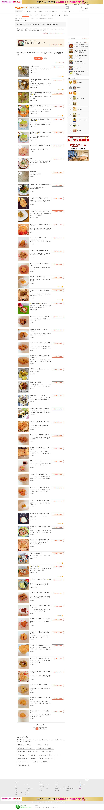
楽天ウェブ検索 (67, 786)
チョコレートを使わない (47, 751)
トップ (16, 784)
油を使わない (34, 758)
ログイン (86, 8)
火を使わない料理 (43, 755)
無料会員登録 (84, 10)
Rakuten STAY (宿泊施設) (68, 788)
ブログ (65, 784)
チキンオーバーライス (63, 11)
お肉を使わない (21, 755)
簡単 (47, 786)
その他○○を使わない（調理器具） (40, 761)
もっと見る (84, 38)
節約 (47, 788)
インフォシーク (68, 4)
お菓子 (40, 790)
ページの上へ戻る (87, 779)
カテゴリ (25, 15)
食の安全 (66, 15)
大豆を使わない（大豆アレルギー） (45, 748)
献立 (31, 15)
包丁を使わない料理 (55, 755)
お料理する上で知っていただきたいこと (53, 33)
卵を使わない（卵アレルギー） (44, 744)
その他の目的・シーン (34, 18)
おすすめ (19, 15)
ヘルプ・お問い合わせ (29, 788)
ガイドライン (27, 792)
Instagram (83, 788)
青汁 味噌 (72, 11)
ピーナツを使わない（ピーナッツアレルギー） (28, 751)
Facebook (83, 784)
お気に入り (82, 8)
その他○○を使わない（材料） (46, 758)
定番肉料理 (41, 784)
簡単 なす (31, 11)
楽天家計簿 (74, 4)
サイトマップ (27, 786)
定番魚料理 (41, 786)
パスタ (40, 788)
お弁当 (47, 784)
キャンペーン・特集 (56, 15)
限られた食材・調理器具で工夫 (47, 18)
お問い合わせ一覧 (45, 807)
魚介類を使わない (32, 755)
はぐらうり (26, 11)
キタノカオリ (51, 11)
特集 (16, 794)
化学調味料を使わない (23, 758)
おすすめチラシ (81, 4)
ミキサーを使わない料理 (23, 765)
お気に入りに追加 (58, 66)
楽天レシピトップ (19, 18)
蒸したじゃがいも (40, 11)
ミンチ (34, 11)
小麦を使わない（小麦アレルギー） (26, 744)
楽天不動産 (57, 786)
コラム (36, 15)
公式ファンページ (45, 15)
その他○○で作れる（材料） (24, 761)
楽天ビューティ (58, 788)
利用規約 (26, 790)
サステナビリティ (54, 807)
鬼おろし (56, 11)
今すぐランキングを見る (56, 44)
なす (69, 11)
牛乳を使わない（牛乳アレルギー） (26, 748)
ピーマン (46, 11)
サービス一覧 (37, 807)
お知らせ (26, 794)
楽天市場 (87, 4)
